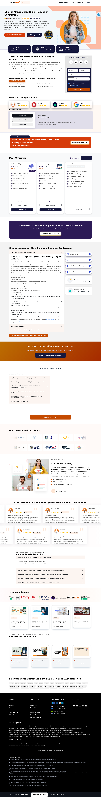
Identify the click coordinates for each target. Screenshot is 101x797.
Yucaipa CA (65, 686)
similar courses (21, 322)
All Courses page (50, 319)
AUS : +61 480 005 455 (59, 713)
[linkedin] (86, 706)
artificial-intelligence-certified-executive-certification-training (66, 743)
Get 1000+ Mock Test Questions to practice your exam (28, 335)
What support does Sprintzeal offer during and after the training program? (38, 582)
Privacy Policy (75, 85)
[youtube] (80, 706)
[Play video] (29, 476)
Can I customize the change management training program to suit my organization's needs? (43, 574)
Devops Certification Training (36, 732)
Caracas (23, 683)
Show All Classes (22, 205)
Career (10, 707)
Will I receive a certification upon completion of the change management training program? (26, 386)
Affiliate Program (13, 714)
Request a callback (40, 794)
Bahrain (17, 683)
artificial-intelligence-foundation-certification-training (21, 745)
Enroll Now (22, 209)
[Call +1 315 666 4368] (98, 14)
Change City (86, 158)
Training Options (33, 35)
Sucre (51, 683)
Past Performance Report (36, 717)
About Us (11, 705)
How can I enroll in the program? (19, 401)
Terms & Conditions (34, 703)
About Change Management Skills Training (23, 252)
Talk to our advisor (78, 89)
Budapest (72, 683)
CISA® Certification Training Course (58, 728)
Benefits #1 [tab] (22, 115)
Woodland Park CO (14, 686)
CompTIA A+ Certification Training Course (19, 730)
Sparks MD (40, 686)
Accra (66, 683)
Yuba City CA (73, 686)
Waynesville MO (59, 683)
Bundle (11, 683)
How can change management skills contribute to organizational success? (27, 391)
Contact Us (80, 2)
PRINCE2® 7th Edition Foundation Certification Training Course (45, 736)
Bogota (41, 683)
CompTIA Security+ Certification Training (18, 732)
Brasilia (46, 683)
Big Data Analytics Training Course (59, 726)
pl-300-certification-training (15, 743)
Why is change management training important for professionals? (28, 378)
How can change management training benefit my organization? (27, 382)
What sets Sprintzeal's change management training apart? (34, 557)
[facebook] (74, 706)
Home (10, 703)
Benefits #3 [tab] (22, 124)
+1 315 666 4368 (81, 281)
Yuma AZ (58, 686)
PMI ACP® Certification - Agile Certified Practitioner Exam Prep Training (73, 734)
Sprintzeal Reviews (34, 714)
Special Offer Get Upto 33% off (14, 34)
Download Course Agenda (79, 142)
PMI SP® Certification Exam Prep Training (19, 736)
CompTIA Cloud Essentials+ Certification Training (41, 730)
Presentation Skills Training (45, 743)
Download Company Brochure (50, 233)
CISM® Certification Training (74, 728)
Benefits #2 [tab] (22, 120)
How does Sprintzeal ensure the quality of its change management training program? (41, 578)
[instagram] (83, 706)
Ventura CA (32, 686)
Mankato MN (24, 686)
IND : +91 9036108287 (59, 711)
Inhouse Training (63, 2)
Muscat (79, 683)
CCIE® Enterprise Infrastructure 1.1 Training (38, 728)
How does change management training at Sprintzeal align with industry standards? (41, 570)
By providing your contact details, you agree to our (79, 84)
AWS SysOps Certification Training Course (40, 726)
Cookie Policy (33, 707)
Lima (36, 683)
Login (88, 2)
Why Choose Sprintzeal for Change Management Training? (27, 330)
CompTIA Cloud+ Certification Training (63, 730)
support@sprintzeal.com (82, 291)
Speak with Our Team (50, 417)
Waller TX (85, 683)
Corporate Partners (13, 712)
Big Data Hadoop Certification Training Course (79, 726)
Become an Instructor (35, 712)
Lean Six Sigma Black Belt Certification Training (20, 734)
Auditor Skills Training (40, 745)
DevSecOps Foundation (49, 732)
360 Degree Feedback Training (30, 743)
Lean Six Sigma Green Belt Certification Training (44, 734)
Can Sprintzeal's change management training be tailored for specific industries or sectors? (26, 397)
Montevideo (30, 683)
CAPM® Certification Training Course (18, 728)
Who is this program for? (18, 326)
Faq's (31, 710)
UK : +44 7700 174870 (59, 708)
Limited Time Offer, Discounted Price (50, 355)
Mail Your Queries (58, 794)
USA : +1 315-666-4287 (59, 706)
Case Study (12, 710)
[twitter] (77, 706)
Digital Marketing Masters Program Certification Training (70, 732)
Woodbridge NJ (82, 686)
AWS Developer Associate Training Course (19, 726)
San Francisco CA (49, 686)
